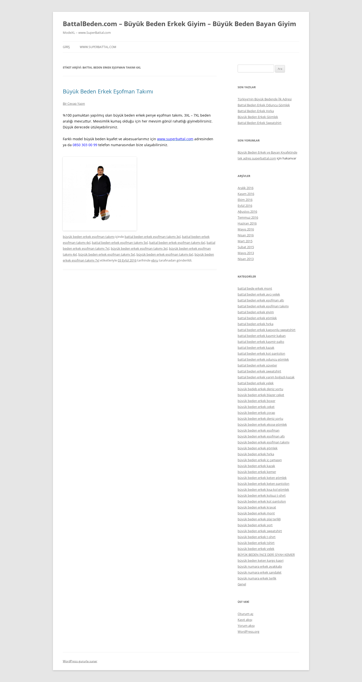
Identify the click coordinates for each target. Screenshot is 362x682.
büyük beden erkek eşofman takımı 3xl (139, 248)
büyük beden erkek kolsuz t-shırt (262, 495)
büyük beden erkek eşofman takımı (89, 236)
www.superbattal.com (98, 47)
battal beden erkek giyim (256, 312)
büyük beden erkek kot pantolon (262, 501)
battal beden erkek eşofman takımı (263, 306)
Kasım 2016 (246, 194)
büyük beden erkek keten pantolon (263, 483)
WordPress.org (248, 631)
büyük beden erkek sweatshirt (260, 531)
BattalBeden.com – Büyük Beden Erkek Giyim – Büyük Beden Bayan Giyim (179, 23)
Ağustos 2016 (247, 211)
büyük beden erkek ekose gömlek (262, 424)
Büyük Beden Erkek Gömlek (258, 117)
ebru (154, 260)
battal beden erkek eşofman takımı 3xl (153, 236)
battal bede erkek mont (255, 288)
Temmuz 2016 (248, 217)
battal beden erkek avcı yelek (259, 294)
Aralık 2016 (245, 188)
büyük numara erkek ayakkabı (260, 566)
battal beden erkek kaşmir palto (261, 341)
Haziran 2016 (247, 223)
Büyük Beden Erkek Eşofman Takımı (108, 91)
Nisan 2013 (246, 259)
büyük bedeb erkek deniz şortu (260, 389)
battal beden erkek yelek (256, 383)
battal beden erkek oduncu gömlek (263, 359)
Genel (242, 584)
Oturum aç (245, 614)
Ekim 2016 (245, 199)
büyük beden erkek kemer (257, 472)
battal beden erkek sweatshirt (259, 371)
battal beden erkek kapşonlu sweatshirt (267, 330)
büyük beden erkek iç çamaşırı (260, 460)
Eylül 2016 (245, 205)
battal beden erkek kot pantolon (261, 353)
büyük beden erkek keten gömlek (262, 477)
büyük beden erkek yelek (256, 548)
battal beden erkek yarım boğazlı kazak (266, 377)
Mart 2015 (245, 241)
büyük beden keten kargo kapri (260, 560)
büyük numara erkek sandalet (259, 572)
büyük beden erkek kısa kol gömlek (263, 489)
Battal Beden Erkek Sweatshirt (259, 123)
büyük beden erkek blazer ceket (261, 395)
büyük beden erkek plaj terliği (259, 519)
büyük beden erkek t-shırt (257, 537)
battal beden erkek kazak (256, 347)
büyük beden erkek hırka (256, 454)
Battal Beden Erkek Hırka (256, 111)
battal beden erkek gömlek (257, 318)
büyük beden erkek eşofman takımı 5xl (106, 254)
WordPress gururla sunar (80, 661)
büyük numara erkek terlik (257, 578)
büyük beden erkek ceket (256, 406)
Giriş (66, 47)
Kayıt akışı (245, 619)
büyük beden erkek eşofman (259, 430)
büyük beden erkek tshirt (256, 543)
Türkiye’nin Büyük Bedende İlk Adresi (265, 99)
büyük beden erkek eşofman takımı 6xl (164, 254)
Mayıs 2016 (246, 229)
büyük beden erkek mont (256, 513)
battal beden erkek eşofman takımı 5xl (120, 242)
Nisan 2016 (246, 235)
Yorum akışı (246, 625)
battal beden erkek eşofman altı (261, 300)
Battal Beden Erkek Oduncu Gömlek (264, 105)
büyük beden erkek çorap (256, 412)
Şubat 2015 (246, 247)
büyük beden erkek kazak (256, 466)
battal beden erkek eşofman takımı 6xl (177, 242)
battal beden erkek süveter (257, 365)
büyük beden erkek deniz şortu (260, 418)
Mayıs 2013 (246, 253)
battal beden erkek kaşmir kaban (262, 335)
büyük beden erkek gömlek (258, 448)
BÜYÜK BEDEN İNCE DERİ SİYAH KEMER (266, 554)
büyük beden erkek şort (255, 525)
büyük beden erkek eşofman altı (261, 436)
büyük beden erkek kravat (257, 507)
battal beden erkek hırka (255, 324)
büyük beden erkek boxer (256, 401)
